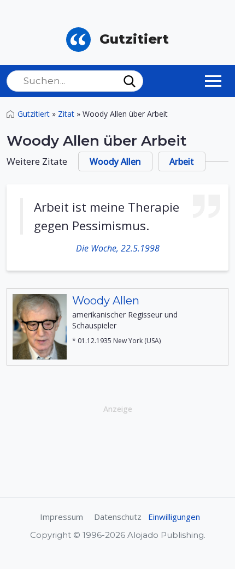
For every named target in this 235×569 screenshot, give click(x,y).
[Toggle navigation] (213, 81)
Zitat (66, 114)
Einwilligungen (174, 516)
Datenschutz (118, 516)
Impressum (61, 516)
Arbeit (181, 161)
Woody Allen (115, 161)
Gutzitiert (33, 114)
